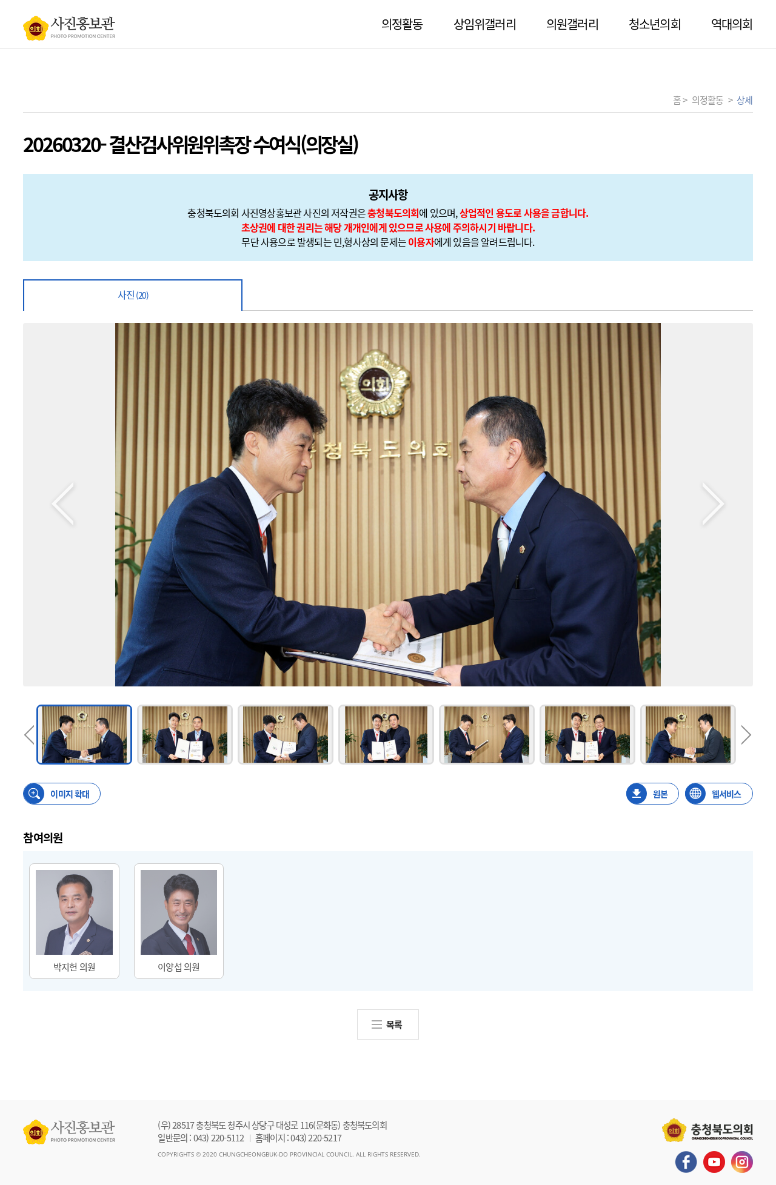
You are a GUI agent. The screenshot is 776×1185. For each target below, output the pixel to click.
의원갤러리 (572, 24)
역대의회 (732, 24)
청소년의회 (655, 24)
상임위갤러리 (484, 24)
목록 (394, 1024)
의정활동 (402, 24)
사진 (133, 294)
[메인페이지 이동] (69, 25)
